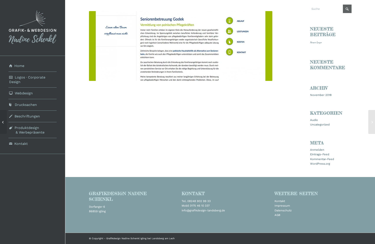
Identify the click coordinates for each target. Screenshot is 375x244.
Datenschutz (283, 210)
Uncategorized (320, 124)
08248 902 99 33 (199, 201)
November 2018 (321, 95)
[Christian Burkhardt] (371, 122)
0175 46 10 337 (200, 205)
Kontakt (280, 201)
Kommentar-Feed (322, 159)
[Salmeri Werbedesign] (3, 122)
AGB (277, 215)
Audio (314, 120)
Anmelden (317, 149)
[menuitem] (32, 66)
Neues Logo (316, 42)
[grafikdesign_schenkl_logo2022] (32, 28)
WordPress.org (320, 163)
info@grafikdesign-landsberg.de (203, 210)
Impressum (282, 205)
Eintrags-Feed (319, 154)
